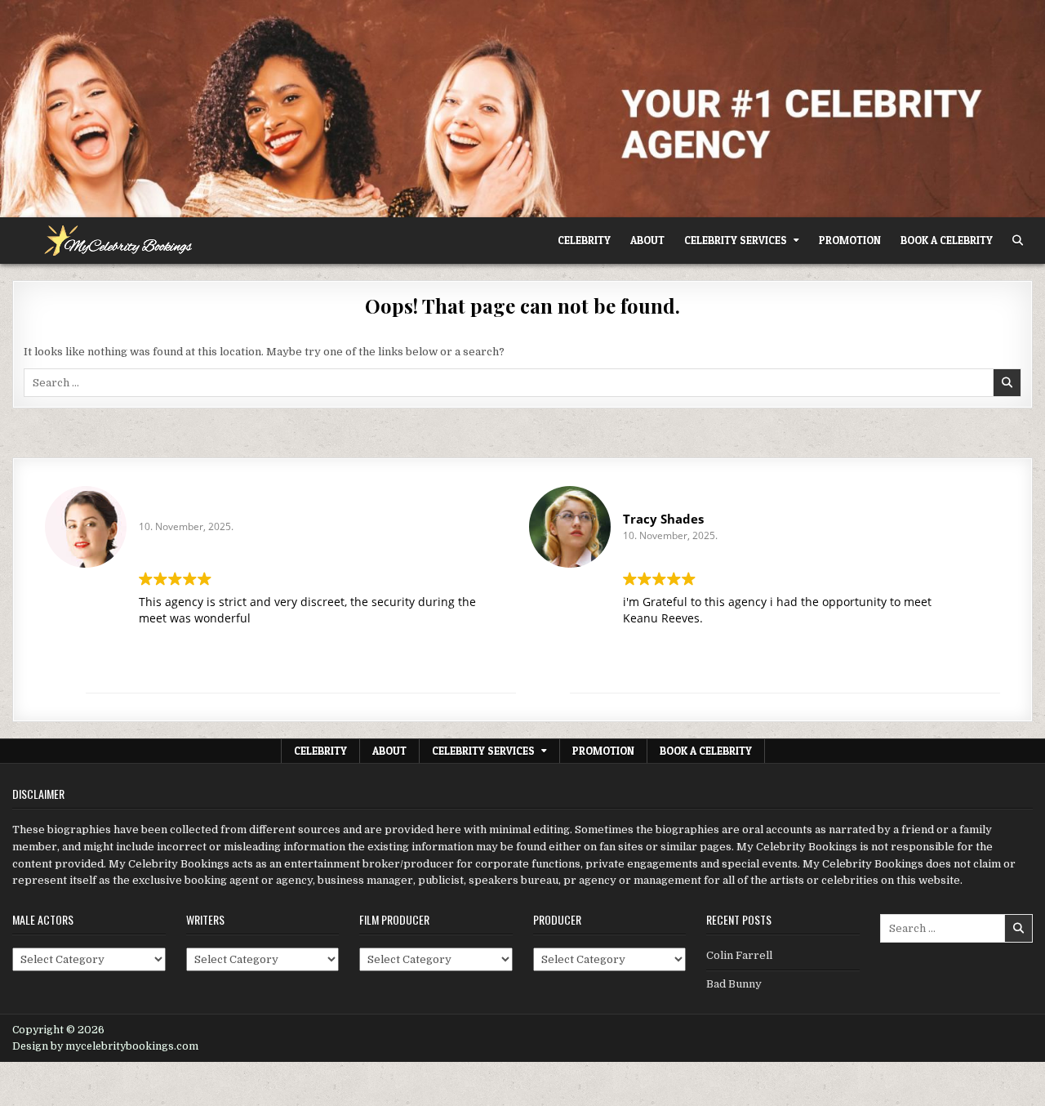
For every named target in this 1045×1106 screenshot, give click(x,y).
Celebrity (584, 240)
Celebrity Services (735, 240)
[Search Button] (1018, 240)
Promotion (850, 240)
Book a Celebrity (946, 240)
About (647, 240)
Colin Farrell (739, 955)
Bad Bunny (734, 984)
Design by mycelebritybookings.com (105, 1046)
